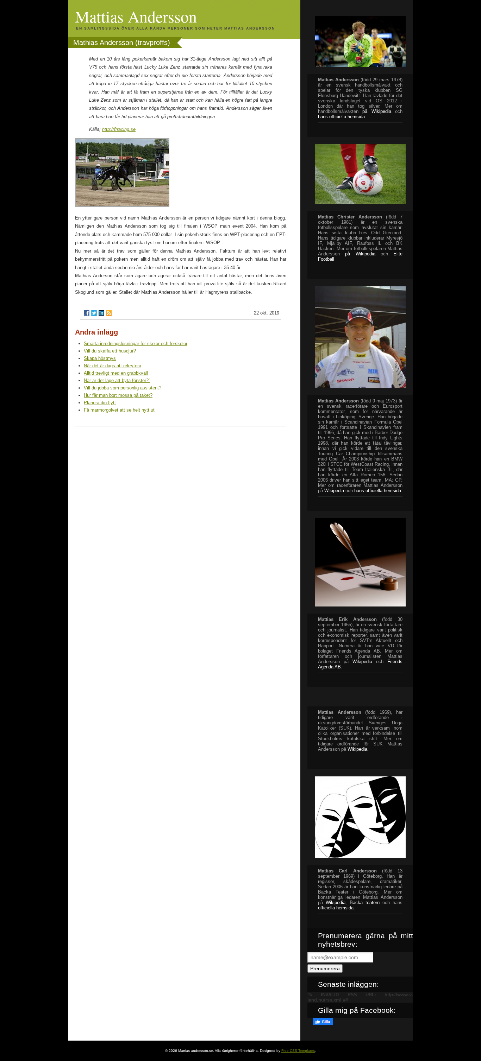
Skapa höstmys (100, 358)
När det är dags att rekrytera (112, 365)
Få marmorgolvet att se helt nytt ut (119, 410)
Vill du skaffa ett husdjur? (110, 351)
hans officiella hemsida (377, 490)
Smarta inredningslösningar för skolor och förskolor (135, 343)
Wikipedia (334, 490)
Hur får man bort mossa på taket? (118, 395)
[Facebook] (86, 313)
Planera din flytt (100, 402)
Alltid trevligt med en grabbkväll (116, 373)
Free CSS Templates (298, 1051)
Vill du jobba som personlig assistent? (122, 387)
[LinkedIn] (101, 313)
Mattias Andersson (136, 16)
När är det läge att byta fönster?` (117, 380)
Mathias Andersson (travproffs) (121, 42)
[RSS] (109, 313)
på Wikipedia (376, 111)
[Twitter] (94, 313)
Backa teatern (365, 902)
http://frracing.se (119, 129)
